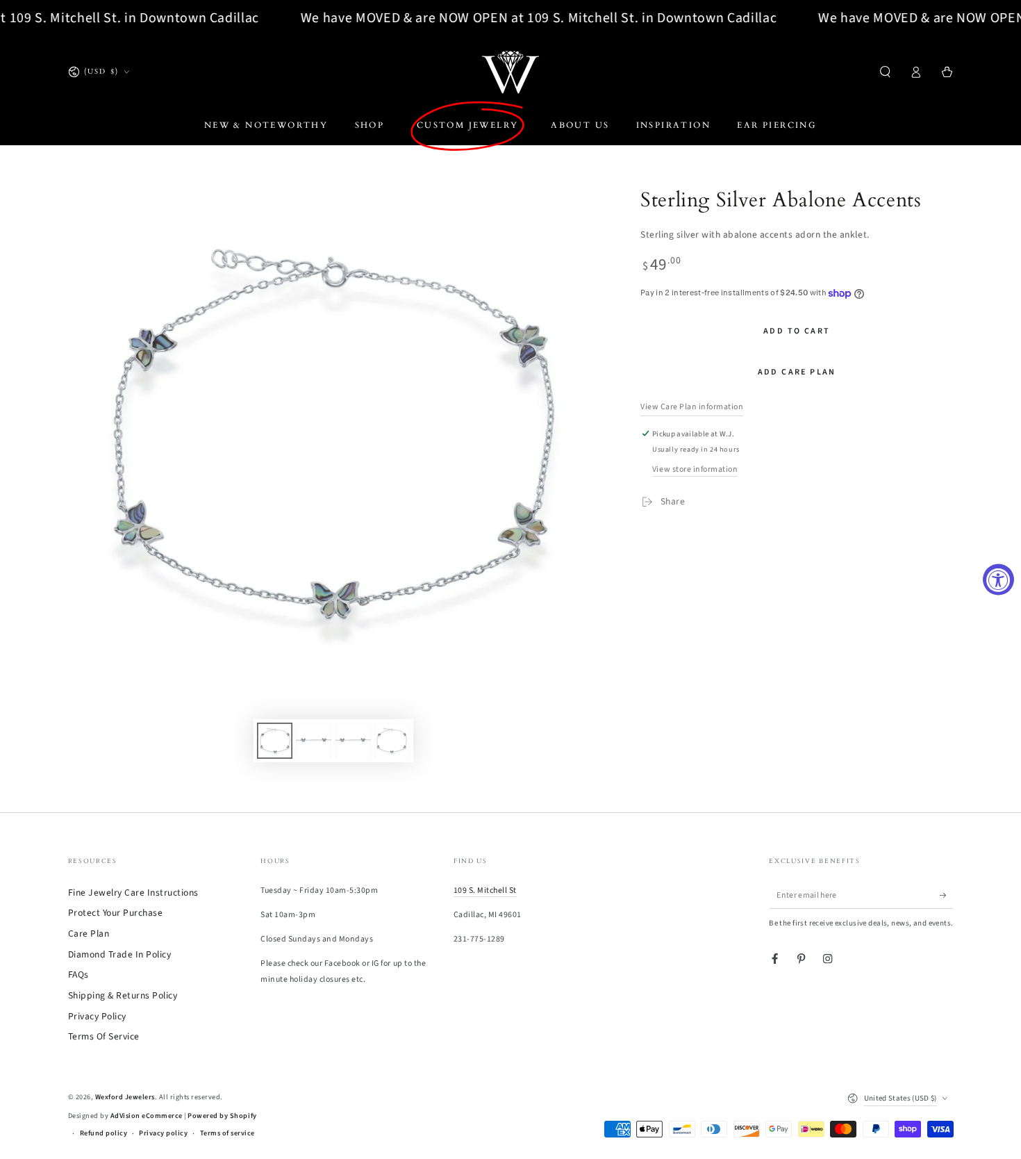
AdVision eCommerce (146, 1116)
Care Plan (89, 933)
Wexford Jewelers (125, 1097)
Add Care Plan (797, 372)
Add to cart (796, 331)
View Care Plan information (691, 407)
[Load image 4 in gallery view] (392, 741)
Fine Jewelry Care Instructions (133, 892)
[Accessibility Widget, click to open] (998, 579)
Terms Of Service (104, 1036)
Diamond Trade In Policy (120, 954)
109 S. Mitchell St (485, 890)
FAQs (78, 974)
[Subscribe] (947, 895)
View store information (695, 469)
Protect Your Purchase (115, 912)
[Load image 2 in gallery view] (313, 741)
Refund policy (104, 1133)
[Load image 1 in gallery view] (274, 741)
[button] (885, 72)
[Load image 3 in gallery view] (353, 741)
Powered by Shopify (222, 1116)
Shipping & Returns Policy (123, 995)
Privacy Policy (97, 1016)
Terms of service (227, 1133)
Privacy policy (163, 1133)
